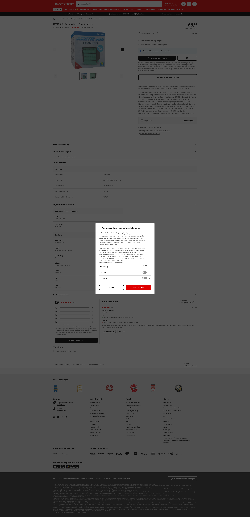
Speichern (111, 287)
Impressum (110, 262)
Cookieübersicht (118, 262)
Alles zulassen (138, 287)
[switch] (144, 272)
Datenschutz (102, 262)
